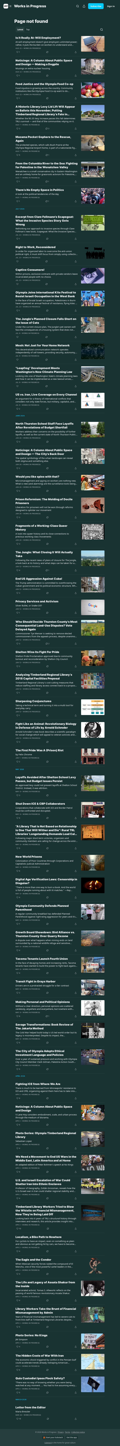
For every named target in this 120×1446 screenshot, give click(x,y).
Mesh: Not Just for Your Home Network (43, 345)
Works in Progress (32, 48)
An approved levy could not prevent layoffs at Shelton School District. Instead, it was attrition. (46, 786)
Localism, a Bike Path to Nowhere (39, 1237)
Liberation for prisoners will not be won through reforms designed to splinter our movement (44, 509)
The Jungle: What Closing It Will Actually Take (44, 554)
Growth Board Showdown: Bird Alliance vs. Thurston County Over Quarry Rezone (45, 934)
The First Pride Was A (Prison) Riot (40, 750)
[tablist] (23, 29)
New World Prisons (29, 856)
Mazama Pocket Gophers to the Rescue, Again (43, 138)
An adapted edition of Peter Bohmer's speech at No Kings (44, 1164)
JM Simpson (22, 1339)
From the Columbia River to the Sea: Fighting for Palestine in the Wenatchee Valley (47, 165)
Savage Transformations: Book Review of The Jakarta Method (44, 1026)
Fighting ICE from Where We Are (38, 1084)
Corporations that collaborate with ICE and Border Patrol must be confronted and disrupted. (44, 809)
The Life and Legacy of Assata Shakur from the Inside (45, 1284)
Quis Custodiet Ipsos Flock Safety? (40, 1378)
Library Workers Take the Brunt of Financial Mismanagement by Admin (46, 1310)
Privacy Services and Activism (37, 601)
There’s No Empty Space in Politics (40, 190)
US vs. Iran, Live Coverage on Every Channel (46, 394)
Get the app (72, 1437)
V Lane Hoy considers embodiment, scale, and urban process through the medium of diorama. (46, 1116)
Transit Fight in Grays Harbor (35, 981)
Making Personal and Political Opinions (43, 1002)
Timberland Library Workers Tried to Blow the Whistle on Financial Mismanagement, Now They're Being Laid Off (45, 1210)
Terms (67, 1432)
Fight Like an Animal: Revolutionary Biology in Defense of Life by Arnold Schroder (46, 725)
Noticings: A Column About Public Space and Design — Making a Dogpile (44, 62)
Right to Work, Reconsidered (35, 247)
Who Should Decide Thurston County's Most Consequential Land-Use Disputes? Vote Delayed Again (46, 625)
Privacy (61, 1432)
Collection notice (78, 1432)
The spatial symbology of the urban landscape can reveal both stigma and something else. (44, 459)
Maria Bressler (23, 1411)
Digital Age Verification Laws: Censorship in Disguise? (46, 881)
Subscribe (95, 6)
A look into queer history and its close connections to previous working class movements (42, 535)
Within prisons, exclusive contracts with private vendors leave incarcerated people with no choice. (47, 275)
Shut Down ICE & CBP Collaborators (40, 803)
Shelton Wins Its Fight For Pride (37, 652)
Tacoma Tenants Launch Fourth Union (42, 958)
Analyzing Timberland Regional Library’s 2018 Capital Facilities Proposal (44, 676)
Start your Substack (54, 1437)
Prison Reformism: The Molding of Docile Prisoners (44, 501)
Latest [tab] (20, 29)
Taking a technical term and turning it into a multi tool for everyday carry (44, 707)
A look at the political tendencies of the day (37, 194)
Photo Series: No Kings (31, 1335)
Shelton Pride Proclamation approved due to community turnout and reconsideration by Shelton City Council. (44, 657)
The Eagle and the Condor (33, 1259)
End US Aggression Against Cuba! (39, 578)
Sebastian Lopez (24, 1141)
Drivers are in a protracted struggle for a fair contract (42, 985)
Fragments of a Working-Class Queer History (41, 527)
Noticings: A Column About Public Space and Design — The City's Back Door (44, 452)
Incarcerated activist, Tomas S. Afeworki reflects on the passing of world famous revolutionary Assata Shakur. (43, 1292)
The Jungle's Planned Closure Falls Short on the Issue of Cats (46, 320)
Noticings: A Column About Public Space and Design (44, 1108)
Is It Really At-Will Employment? (38, 37)
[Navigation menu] (7, 6)
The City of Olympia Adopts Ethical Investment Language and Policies (40, 1053)
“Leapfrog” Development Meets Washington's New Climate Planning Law (44, 370)
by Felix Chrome (24, 754)
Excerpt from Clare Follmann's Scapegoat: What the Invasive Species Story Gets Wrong (45, 220)
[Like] (17, 261)
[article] (60, 45)
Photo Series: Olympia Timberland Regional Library (46, 1135)
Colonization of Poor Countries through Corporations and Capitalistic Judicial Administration (44, 862)
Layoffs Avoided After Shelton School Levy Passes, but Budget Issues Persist (46, 779)
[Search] (77, 6)
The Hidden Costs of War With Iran (40, 1355)
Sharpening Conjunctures (33, 701)
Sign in (111, 6)
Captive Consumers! (30, 269)
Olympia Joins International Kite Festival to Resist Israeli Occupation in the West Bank (46, 294)
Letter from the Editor (31, 1407)
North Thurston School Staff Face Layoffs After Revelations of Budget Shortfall (44, 425)
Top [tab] (28, 29)
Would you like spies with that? (37, 476)
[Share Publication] (84, 6)
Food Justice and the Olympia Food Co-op (44, 84)
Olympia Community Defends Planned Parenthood (42, 907)
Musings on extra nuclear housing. (33, 68)
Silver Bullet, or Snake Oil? (29, 605)
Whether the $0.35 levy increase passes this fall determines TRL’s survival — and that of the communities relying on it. (45, 120)
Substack (48, 1442)
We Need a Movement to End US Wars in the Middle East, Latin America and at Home (46, 1158)
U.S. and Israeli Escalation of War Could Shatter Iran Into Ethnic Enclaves (43, 1182)
